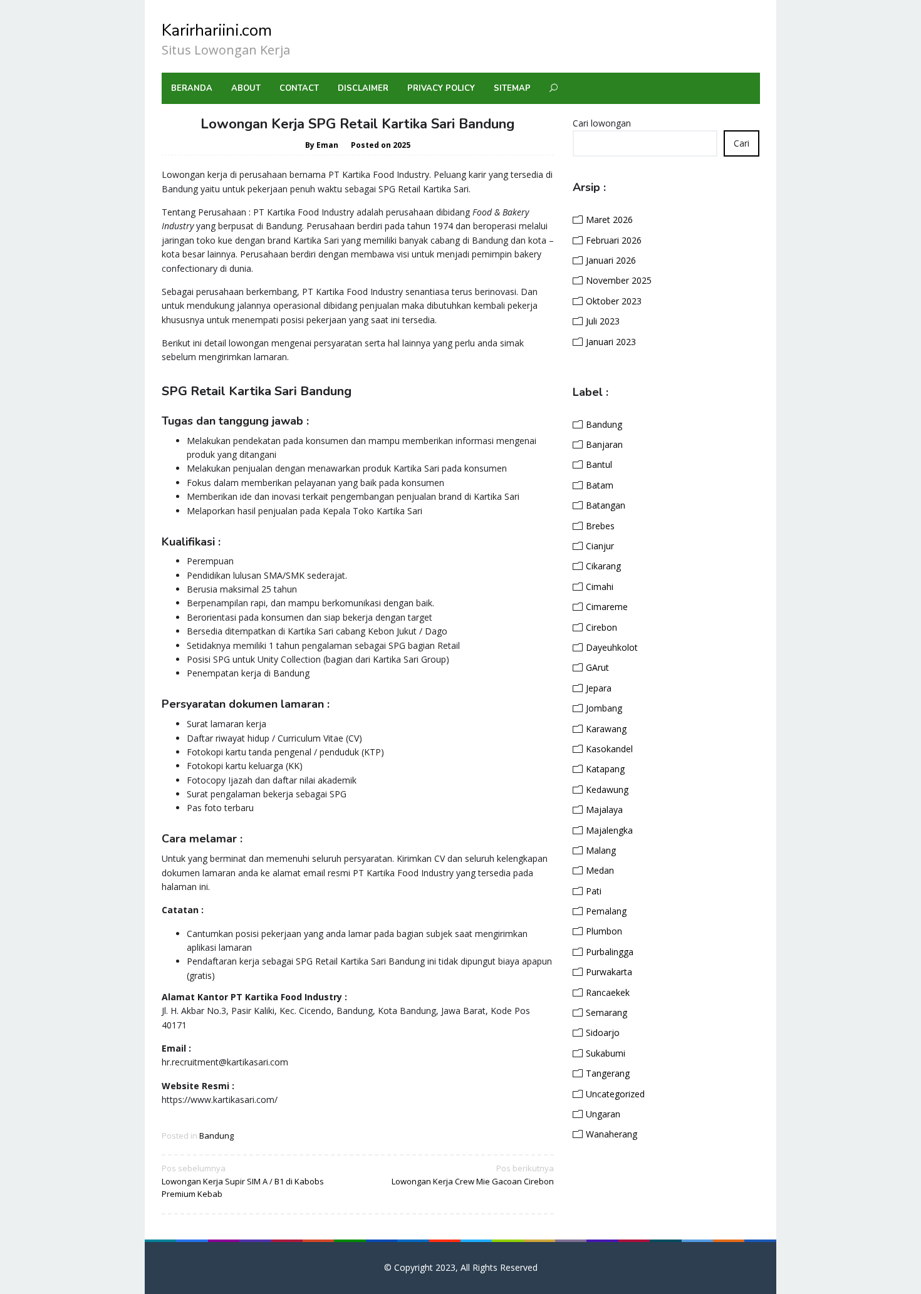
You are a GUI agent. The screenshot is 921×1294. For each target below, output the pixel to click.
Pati (593, 891)
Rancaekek (608, 992)
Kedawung (607, 789)
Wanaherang (611, 1134)
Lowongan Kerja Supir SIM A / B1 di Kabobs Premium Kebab (243, 1181)
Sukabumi (605, 1053)
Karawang (606, 729)
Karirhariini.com (217, 30)
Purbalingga (609, 952)
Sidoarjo (603, 1032)
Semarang (606, 1012)
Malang (601, 850)
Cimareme (607, 607)
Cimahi (599, 587)
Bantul (599, 464)
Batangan (605, 505)
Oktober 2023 (614, 301)
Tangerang (608, 1073)
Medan (600, 870)
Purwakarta (609, 972)
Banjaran (604, 444)
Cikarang (603, 566)
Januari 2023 (611, 342)
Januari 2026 (611, 260)
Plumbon (604, 931)
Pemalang (606, 911)
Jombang (604, 708)
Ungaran (603, 1114)
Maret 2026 (609, 219)
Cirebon (601, 627)
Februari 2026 (614, 240)
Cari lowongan (602, 123)
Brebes (600, 526)
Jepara (598, 688)
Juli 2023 (603, 321)
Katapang (605, 769)
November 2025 (619, 280)
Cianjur (600, 546)
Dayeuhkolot (612, 647)
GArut (597, 667)
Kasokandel (609, 749)
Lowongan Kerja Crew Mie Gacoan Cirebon (473, 1174)
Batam (599, 485)
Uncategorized (615, 1094)
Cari (741, 143)
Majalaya (604, 809)
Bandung (216, 1135)
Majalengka (609, 830)
